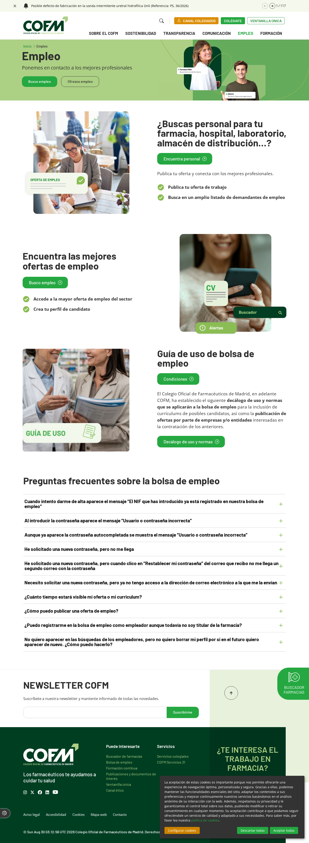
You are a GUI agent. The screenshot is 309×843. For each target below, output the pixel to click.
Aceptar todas (284, 830)
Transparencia (179, 33)
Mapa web (99, 814)
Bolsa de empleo (119, 762)
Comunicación (216, 33)
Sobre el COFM (103, 33)
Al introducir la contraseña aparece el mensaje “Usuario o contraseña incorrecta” (108, 520)
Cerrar (14, 5)
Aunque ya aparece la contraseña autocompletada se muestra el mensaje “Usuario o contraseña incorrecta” (135, 534)
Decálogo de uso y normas (188, 441)
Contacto (120, 814)
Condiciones (175, 379)
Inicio (29, 46)
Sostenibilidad (140, 33)
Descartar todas (253, 830)
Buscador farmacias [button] (294, 690)
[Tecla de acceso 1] (45, 25)
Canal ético (115, 790)
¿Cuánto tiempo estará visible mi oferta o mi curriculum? (83, 596)
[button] (272, 6)
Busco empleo (39, 81)
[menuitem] (103, 34)
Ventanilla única (266, 20)
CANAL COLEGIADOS (199, 20)
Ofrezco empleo (80, 81)
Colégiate (233, 20)
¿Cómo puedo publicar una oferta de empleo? (71, 610)
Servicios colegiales (173, 756)
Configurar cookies (182, 830)
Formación (271, 33)
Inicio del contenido (231, 693)
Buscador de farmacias (124, 756)
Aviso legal (31, 814)
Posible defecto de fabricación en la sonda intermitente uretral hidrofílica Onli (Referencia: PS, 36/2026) (109, 6)
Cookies (78, 814)
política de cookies (205, 820)
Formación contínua (121, 768)
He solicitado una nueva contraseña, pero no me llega (79, 549)
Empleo (245, 33)
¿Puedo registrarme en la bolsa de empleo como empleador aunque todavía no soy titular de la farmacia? (133, 625)
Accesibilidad (56, 814)
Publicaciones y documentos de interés (131, 776)
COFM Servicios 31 (171, 762)
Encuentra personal (182, 158)
